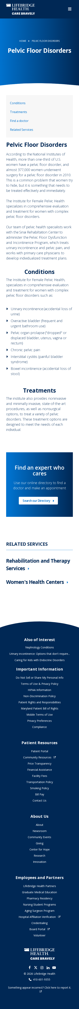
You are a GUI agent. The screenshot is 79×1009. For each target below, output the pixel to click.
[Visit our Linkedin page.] (48, 967)
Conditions (18, 103)
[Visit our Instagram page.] (42, 967)
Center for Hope (40, 849)
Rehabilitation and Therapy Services (38, 564)
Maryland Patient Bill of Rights (39, 708)
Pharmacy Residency (39, 898)
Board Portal (37, 929)
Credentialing (39, 923)
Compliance (39, 727)
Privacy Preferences (39, 721)
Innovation (39, 862)
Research (39, 855)
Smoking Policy (39, 788)
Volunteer (39, 935)
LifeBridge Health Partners (39, 886)
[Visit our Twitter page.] (35, 967)
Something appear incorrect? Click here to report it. (39, 987)
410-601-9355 (41, 979)
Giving (39, 843)
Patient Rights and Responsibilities (39, 702)
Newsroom (40, 831)
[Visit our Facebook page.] (29, 967)
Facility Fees (39, 776)
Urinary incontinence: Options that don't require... (39, 654)
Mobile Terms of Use (39, 714)
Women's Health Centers (35, 581)
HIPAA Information (39, 690)
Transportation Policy (39, 782)
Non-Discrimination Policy (39, 696)
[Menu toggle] (69, 9)
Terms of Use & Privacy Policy (39, 684)
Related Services (21, 130)
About (39, 825)
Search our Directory (36, 501)
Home (22, 41)
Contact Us (39, 800)
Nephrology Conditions (39, 647)
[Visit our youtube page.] (54, 967)
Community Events (39, 837)
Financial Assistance (39, 769)
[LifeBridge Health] (39, 954)
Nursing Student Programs (39, 904)
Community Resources (37, 757)
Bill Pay (39, 794)
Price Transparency (39, 763)
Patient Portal (39, 751)
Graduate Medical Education (39, 892)
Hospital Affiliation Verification (37, 917)
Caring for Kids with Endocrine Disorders (40, 660)
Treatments (18, 112)
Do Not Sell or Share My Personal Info (39, 677)
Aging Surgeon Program (39, 910)
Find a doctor (19, 121)
